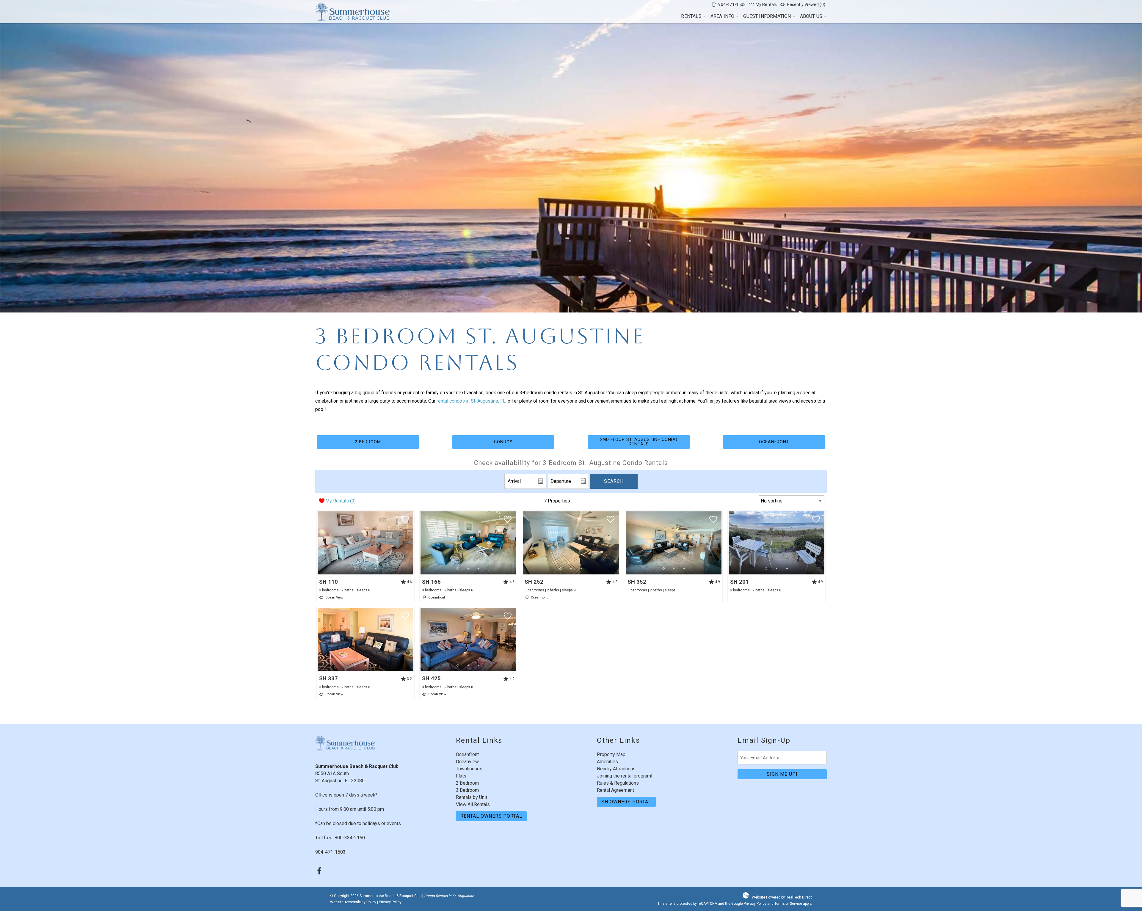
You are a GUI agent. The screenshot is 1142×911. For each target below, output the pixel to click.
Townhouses (469, 769)
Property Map (611, 754)
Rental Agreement (615, 790)
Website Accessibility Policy (353, 902)
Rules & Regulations (618, 783)
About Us (811, 16)
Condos (503, 441)
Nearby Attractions (616, 769)
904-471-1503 (330, 852)
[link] (365, 556)
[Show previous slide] (319, 542)
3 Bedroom (467, 790)
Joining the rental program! (624, 776)
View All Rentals (473, 804)
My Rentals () (340, 501)
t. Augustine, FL (490, 401)
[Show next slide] (411, 542)
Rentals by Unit (471, 797)
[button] (365, 568)
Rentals (691, 16)
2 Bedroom (368, 441)
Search (614, 481)
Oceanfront (774, 441)
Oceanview (467, 761)
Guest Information (767, 16)
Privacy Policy (390, 902)
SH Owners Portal (626, 802)
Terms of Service (788, 903)
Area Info (722, 16)
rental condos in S (455, 401)
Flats (461, 776)
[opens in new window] (319, 872)
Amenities (607, 761)
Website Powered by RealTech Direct (782, 897)
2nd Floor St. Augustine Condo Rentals (638, 441)
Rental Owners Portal (491, 816)
